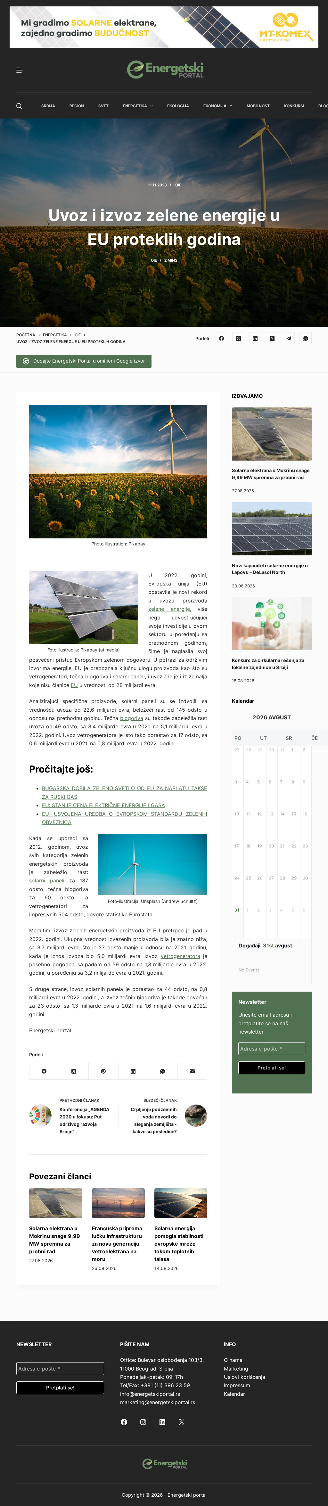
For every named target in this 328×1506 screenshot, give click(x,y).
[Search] (19, 106)
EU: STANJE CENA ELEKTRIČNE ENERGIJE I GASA (103, 805)
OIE (178, 185)
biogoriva (131, 718)
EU (74, 685)
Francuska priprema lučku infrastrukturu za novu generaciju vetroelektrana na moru (117, 1243)
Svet (103, 105)
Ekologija (178, 105)
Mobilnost (258, 105)
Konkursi (294, 105)
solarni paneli (46, 880)
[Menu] (19, 70)
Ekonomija (214, 105)
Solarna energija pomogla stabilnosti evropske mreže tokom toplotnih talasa (178, 1243)
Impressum (237, 1385)
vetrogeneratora (180, 956)
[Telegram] (289, 338)
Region (77, 105)
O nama (233, 1360)
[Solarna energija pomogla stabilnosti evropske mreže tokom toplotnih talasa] (180, 1203)
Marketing (236, 1368)
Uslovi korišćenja (244, 1377)
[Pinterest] (103, 1071)
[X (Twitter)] (238, 338)
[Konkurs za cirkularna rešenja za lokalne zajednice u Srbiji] (272, 623)
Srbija (48, 105)
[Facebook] (222, 338)
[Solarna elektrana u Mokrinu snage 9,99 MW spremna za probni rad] (55, 1203)
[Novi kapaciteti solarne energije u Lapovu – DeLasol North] (272, 528)
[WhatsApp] (305, 338)
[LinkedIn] (255, 338)
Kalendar (234, 1394)
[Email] (192, 1071)
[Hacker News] (272, 338)
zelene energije (169, 609)
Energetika (135, 105)
